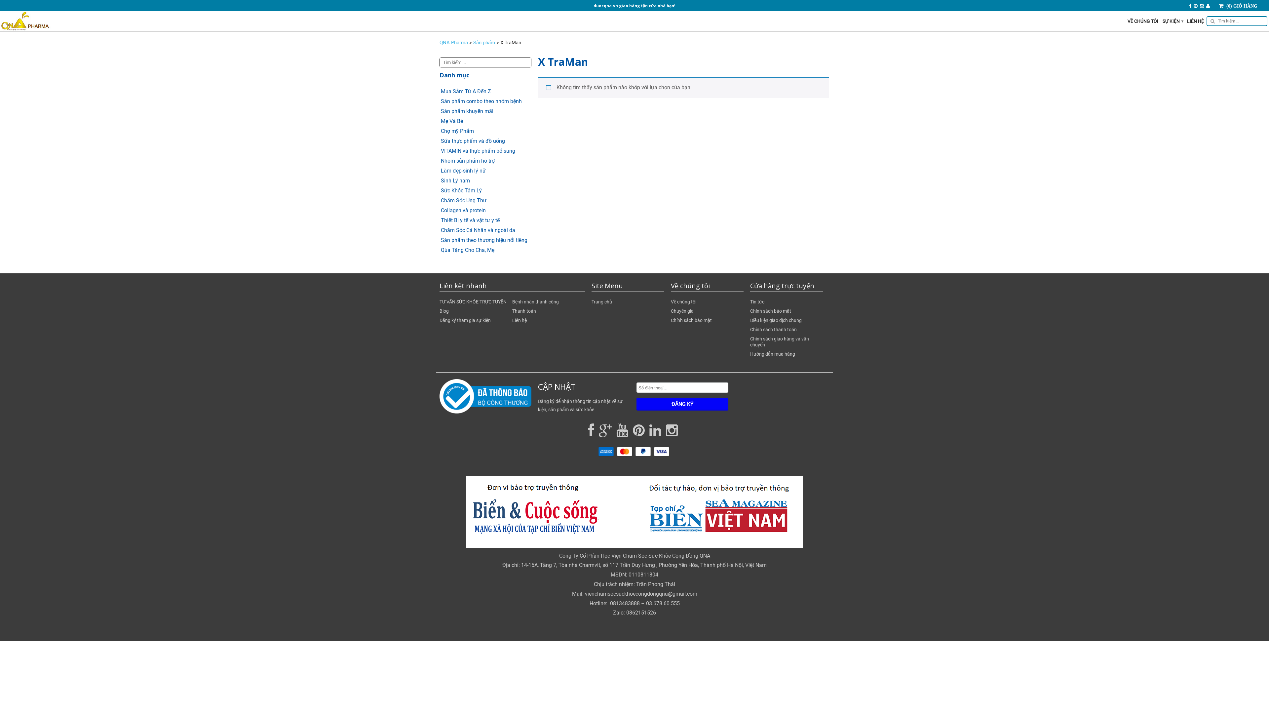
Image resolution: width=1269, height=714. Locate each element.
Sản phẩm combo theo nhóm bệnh (481, 101)
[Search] (1235, 22)
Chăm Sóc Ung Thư (463, 200)
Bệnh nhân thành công (535, 301)
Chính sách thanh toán (773, 329)
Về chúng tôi (1143, 21)
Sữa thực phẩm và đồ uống (473, 141)
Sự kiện (1173, 21)
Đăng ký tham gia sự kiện (465, 320)
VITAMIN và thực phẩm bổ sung (478, 151)
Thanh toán (524, 311)
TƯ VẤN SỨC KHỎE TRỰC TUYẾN (473, 301)
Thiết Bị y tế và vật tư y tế (470, 220)
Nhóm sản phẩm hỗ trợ (468, 161)
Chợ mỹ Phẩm (457, 131)
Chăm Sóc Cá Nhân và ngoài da (478, 230)
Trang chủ (602, 301)
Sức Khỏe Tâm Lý (461, 190)
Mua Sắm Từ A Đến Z (466, 91)
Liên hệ (1195, 21)
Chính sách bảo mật (691, 320)
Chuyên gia (682, 311)
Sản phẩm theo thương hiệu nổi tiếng (484, 240)
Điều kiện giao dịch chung (776, 320)
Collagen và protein (463, 210)
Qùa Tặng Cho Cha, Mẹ (467, 250)
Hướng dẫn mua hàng (772, 354)
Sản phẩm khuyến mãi (467, 111)
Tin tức (757, 301)
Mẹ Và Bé (452, 121)
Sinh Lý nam (455, 181)
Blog (444, 311)
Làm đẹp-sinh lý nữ (463, 171)
